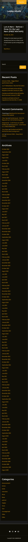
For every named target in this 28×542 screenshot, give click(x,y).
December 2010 (6, 424)
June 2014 (4, 308)
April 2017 (4, 217)
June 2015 (4, 277)
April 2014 (4, 314)
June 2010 (4, 441)
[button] (21, 2)
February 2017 (5, 223)
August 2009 (5, 470)
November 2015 (6, 265)
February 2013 (5, 351)
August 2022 (5, 157)
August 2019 (5, 172)
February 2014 (5, 319)
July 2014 (4, 305)
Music (3, 494)
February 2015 (5, 285)
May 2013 (4, 342)
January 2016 (5, 260)
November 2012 (6, 359)
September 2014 (6, 299)
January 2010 (5, 456)
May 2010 (4, 444)
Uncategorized (6, 511)
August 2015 (5, 271)
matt (3, 134)
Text (3, 508)
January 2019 (5, 177)
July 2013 (4, 336)
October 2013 (5, 328)
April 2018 (4, 189)
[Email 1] (18, 531)
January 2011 (5, 422)
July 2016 (4, 243)
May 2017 (4, 214)
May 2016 (4, 248)
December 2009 (6, 458)
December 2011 (6, 390)
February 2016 (5, 257)
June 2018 (4, 183)
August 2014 (5, 302)
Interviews (5, 491)
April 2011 (4, 413)
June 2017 (4, 211)
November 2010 (6, 427)
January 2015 (5, 288)
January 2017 (5, 226)
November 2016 (6, 231)
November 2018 (6, 180)
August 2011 (5, 402)
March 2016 (5, 254)
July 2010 (4, 439)
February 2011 (5, 419)
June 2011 (4, 407)
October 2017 (5, 206)
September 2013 (6, 331)
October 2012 (5, 362)
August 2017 (5, 209)
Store (3, 506)
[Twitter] (15, 531)
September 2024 (6, 152)
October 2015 (5, 268)
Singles (4, 503)
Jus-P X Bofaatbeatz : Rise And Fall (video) (13, 86)
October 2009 (5, 464)
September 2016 (6, 237)
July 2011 (4, 404)
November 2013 (6, 325)
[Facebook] (9, 531)
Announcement (6, 483)
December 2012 (6, 356)
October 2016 (5, 234)
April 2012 (4, 379)
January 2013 (5, 353)
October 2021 (5, 163)
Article (4, 486)
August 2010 (5, 436)
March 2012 (5, 382)
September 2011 (6, 399)
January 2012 (5, 388)
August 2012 (5, 368)
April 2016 (4, 251)
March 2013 (5, 348)
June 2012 (4, 373)
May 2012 (4, 376)
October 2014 (5, 297)
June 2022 (4, 160)
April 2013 (4, 345)
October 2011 (5, 396)
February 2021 (5, 169)
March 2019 (5, 175)
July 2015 (4, 274)
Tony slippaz (5, 129)
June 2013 (4, 339)
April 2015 (4, 280)
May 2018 (4, 186)
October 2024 (5, 149)
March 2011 (5, 416)
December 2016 (6, 229)
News (3, 497)
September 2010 (6, 433)
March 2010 (5, 450)
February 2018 (5, 194)
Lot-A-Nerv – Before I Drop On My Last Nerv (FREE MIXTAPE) (13, 29)
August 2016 (5, 240)
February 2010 (5, 453)
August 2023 (5, 155)
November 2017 (6, 203)
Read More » (7, 49)
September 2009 (6, 467)
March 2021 (5, 166)
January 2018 (5, 197)
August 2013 (5, 334)
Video (3, 514)
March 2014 (5, 316)
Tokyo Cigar (5, 118)
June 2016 (4, 246)
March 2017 (5, 220)
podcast (4, 500)
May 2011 (4, 410)
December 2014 (6, 291)
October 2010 (5, 430)
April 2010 (4, 447)
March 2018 (5, 192)
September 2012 (6, 365)
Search (4, 64)
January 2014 (5, 322)
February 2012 (5, 385)
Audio (3, 489)
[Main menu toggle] (24, 7)
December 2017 (6, 200)
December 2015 (6, 263)
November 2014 (6, 294)
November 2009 (6, 461)
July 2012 (4, 370)
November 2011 (6, 393)
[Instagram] (12, 531)
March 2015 (5, 282)
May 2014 (4, 311)
